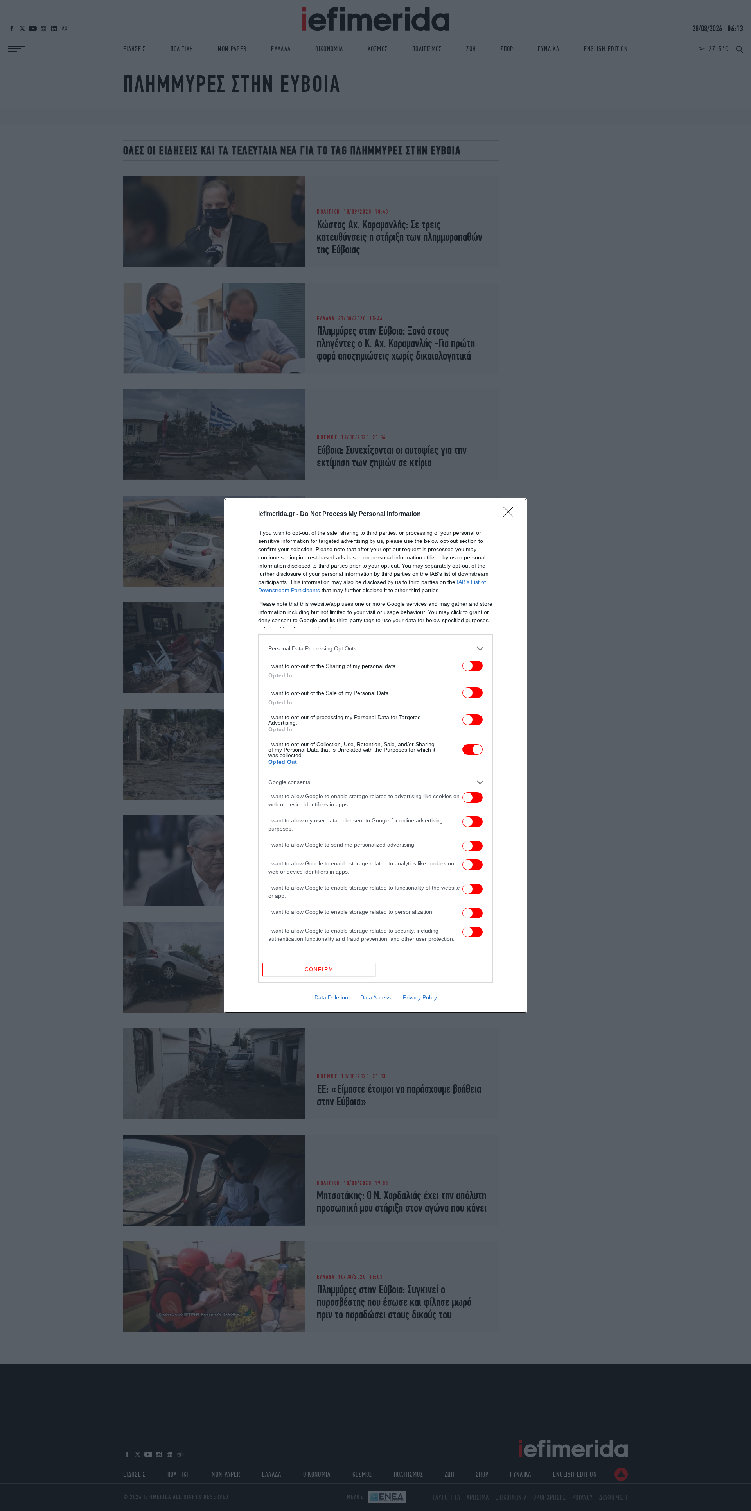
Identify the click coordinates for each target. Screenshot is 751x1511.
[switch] (472, 666)
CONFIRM (319, 969)
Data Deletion (331, 997)
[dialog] (375, 755)
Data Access (375, 997)
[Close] (510, 514)
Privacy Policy (420, 997)
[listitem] (375, 649)
